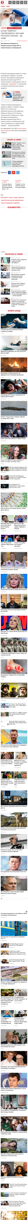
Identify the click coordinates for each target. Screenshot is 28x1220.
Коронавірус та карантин (14, 28)
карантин (21, 197)
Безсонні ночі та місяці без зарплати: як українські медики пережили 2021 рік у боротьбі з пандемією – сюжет (19, 303)
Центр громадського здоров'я (10, 203)
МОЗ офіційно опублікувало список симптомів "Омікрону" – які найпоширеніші (18, 97)
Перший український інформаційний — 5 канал (2, 2)
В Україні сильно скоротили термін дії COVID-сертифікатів (19, 261)
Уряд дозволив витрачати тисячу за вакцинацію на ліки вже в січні (18, 268)
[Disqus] (14, 231)
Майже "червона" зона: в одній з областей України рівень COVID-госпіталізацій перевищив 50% (19, 146)
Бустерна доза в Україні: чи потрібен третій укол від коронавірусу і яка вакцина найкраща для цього (19, 155)
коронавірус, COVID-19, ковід (9, 197)
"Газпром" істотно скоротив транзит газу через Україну (20, 185)
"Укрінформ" (13, 84)
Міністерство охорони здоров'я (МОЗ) (12, 200)
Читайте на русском (22, 40)
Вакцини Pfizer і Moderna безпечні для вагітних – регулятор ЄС (18, 285)
